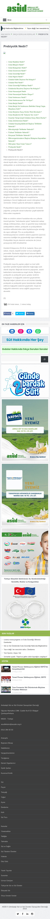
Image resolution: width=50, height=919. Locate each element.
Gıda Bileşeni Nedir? (16, 65)
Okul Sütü (4, 861)
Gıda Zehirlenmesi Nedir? (18, 121)
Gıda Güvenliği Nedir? (16, 74)
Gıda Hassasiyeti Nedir (17, 91)
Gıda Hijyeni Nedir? (15, 77)
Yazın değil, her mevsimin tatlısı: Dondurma (32, 28)
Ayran (3, 802)
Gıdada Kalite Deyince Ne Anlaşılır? (22, 80)
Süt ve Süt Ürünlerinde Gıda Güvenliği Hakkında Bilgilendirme (25, 646)
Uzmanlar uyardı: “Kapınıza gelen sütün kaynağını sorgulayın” (25, 657)
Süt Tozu (4, 817)
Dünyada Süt (5, 890)
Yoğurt (3, 797)
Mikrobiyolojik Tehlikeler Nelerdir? (21, 129)
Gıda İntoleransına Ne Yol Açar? (20, 100)
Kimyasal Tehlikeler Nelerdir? (19, 135)
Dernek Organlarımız (8, 763)
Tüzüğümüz (5, 758)
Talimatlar (4, 841)
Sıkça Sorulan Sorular (8, 896)
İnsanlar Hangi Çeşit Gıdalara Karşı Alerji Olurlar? (27, 118)
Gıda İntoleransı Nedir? (17, 97)
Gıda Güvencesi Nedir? (17, 71)
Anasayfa (4, 738)
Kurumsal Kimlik (6, 773)
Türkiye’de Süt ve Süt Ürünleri (11, 886)
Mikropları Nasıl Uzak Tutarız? (20, 144)
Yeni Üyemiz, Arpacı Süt (12, 653)
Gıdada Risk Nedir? (15, 83)
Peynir (3, 787)
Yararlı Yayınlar (6, 870)
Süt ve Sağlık (6, 846)
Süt (2, 782)
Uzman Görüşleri (7, 881)
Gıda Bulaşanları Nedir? (17, 68)
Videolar (4, 856)
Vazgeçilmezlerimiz (8, 753)
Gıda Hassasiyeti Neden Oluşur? (20, 94)
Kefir (2, 812)
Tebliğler (4, 836)
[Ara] (44, 359)
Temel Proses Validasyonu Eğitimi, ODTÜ (29, 677)
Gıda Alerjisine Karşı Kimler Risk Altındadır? (25, 112)
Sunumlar (4, 875)
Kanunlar (4, 826)
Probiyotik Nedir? (14, 147)
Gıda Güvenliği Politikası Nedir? (20, 85)
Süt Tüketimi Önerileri (8, 851)
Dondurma (4, 807)
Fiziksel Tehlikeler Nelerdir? (18, 132)
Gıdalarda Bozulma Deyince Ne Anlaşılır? (24, 88)
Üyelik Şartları (6, 768)
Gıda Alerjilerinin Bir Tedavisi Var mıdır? (23, 115)
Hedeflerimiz (5, 748)
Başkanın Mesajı (7, 743)
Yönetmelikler (6, 831)
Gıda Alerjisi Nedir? (15, 103)
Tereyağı (4, 792)
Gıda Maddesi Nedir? (16, 62)
